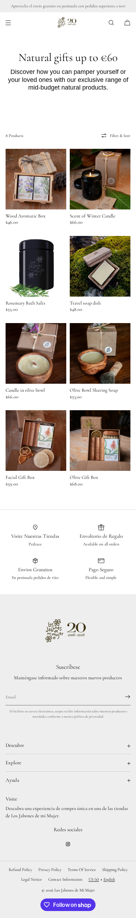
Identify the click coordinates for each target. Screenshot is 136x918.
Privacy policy (49, 869)
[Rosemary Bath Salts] (36, 266)
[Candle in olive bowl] (36, 353)
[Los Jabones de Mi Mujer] (68, 22)
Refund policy (20, 869)
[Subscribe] (121, 696)
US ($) (94, 879)
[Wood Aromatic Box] (36, 179)
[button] (111, 22)
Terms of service (82, 869)
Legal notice (31, 879)
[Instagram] (68, 844)
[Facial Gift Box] (36, 440)
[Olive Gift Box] (100, 440)
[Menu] (14, 22)
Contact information (65, 879)
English (109, 879)
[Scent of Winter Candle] (100, 179)
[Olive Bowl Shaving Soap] (100, 353)
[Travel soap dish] (100, 266)
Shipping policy (115, 869)
